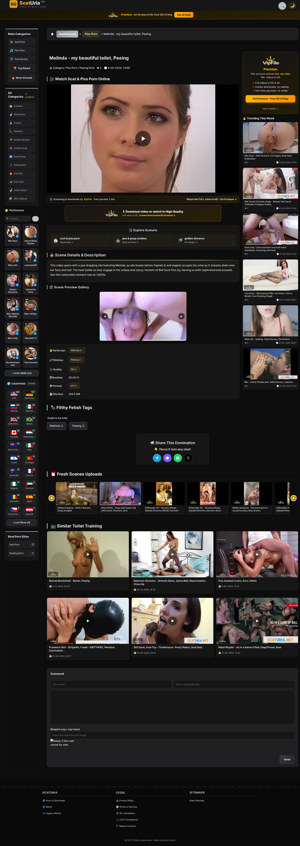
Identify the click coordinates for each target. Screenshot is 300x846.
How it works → (270, 109)
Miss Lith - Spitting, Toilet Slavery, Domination (267, 339)
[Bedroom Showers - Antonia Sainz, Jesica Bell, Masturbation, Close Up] (172, 554)
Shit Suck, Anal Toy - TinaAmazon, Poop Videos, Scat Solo (168, 647)
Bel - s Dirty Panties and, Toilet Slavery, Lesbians (269, 382)
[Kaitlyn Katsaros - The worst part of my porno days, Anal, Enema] (251, 493)
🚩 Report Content (126, 826)
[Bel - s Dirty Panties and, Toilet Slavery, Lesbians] (270, 363)
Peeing (74, 359)
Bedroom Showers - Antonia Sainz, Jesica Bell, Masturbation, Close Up (170, 582)
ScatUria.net (67, 34)
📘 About (47, 806)
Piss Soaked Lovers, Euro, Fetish (237, 580)
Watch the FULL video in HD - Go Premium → (211, 199)
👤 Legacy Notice (51, 813)
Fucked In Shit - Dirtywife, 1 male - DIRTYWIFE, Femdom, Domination (82, 649)
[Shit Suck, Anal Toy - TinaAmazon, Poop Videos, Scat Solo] (172, 621)
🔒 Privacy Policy (125, 800)
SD (72, 369)
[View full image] (143, 316)
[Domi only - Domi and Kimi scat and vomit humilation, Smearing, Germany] (270, 229)
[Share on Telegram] (157, 458)
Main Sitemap (197, 800)
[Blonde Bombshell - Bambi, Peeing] (88, 554)
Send (287, 759)
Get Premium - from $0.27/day (270, 98)
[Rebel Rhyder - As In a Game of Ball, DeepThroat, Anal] (257, 621)
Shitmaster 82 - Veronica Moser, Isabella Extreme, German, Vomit (205, 509)
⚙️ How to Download (53, 800)
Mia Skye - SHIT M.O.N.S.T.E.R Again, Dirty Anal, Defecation (268, 157)
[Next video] (293, 498)
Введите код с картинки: (65, 729)
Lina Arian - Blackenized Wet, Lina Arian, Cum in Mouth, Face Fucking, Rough (268, 294)
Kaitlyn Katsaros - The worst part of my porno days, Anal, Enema (249, 509)
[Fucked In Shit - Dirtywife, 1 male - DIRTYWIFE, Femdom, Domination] (88, 621)
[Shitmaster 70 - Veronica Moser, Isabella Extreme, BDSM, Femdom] (164, 493)
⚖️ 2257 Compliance (127, 819)
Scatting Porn (16, 553)
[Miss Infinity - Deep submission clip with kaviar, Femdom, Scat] (120, 493)
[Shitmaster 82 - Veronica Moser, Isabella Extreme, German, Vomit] (207, 493)
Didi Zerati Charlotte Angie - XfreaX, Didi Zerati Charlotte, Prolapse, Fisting (268, 203)
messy (140, 270)
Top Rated (22, 68)
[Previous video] (51, 498)
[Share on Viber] (167, 458)
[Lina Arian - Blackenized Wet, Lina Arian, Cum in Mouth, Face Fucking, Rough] (270, 275)
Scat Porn (14, 544)
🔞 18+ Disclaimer (125, 813)
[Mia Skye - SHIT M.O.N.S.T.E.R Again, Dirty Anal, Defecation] (270, 137)
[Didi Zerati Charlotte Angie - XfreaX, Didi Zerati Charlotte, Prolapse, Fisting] (270, 183)
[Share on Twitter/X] (188, 458)
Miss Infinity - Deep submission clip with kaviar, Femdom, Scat (118, 509)
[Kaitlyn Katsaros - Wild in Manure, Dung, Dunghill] (76, 493)
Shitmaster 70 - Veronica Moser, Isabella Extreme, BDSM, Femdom (162, 509)
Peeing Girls (87, 67)
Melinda (75, 350)
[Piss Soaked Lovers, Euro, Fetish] (257, 554)
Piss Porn (91, 34)
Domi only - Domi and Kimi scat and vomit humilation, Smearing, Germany (265, 248)
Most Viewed (22, 77)
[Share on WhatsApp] (178, 458)
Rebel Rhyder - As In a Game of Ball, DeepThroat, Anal (249, 647)
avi (72, 385)
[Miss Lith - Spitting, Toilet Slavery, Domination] (270, 320)
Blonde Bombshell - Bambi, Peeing (69, 580)
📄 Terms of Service (126, 806)
